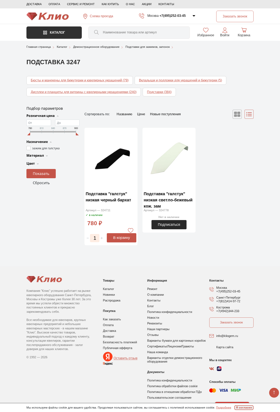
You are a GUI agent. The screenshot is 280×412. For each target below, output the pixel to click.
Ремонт (152, 289)
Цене (141, 114)
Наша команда (157, 352)
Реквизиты (154, 323)
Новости (153, 317)
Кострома (223, 307)
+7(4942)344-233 (227, 311)
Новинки (109, 294)
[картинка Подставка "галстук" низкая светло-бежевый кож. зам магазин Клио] (169, 158)
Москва (153, 15)
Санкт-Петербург (228, 297)
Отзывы (153, 335)
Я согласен (244, 407)
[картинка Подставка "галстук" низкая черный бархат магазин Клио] (111, 158)
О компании (155, 294)
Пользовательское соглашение (169, 397)
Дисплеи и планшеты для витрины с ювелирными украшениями (84, 92)
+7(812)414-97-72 (228, 301)
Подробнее (223, 407)
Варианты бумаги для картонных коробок (176, 340)
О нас (130, 4)
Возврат (108, 336)
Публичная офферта (117, 348)
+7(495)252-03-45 (172, 15)
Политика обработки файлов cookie (172, 386)
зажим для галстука (46, 148)
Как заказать (112, 319)
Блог (150, 306)
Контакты (166, 4)
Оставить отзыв (126, 358)
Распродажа (111, 300)
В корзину (121, 238)
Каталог (57, 32)
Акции (146, 4)
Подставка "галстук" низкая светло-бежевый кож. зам (168, 200)
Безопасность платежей (120, 342)
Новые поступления (165, 114)
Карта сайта (224, 347)
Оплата (54, 4)
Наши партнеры (158, 329)
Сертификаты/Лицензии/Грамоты (170, 346)
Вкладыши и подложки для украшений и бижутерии (180, 80)
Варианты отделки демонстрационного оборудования (174, 359)
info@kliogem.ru (227, 336)
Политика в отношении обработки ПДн (174, 392)
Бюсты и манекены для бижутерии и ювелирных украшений (80, 80)
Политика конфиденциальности (169, 312)
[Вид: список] (249, 114)
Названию (125, 114)
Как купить (110, 4)
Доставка (34, 4)
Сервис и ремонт (81, 4)
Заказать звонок (231, 322)
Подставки (159, 92)
